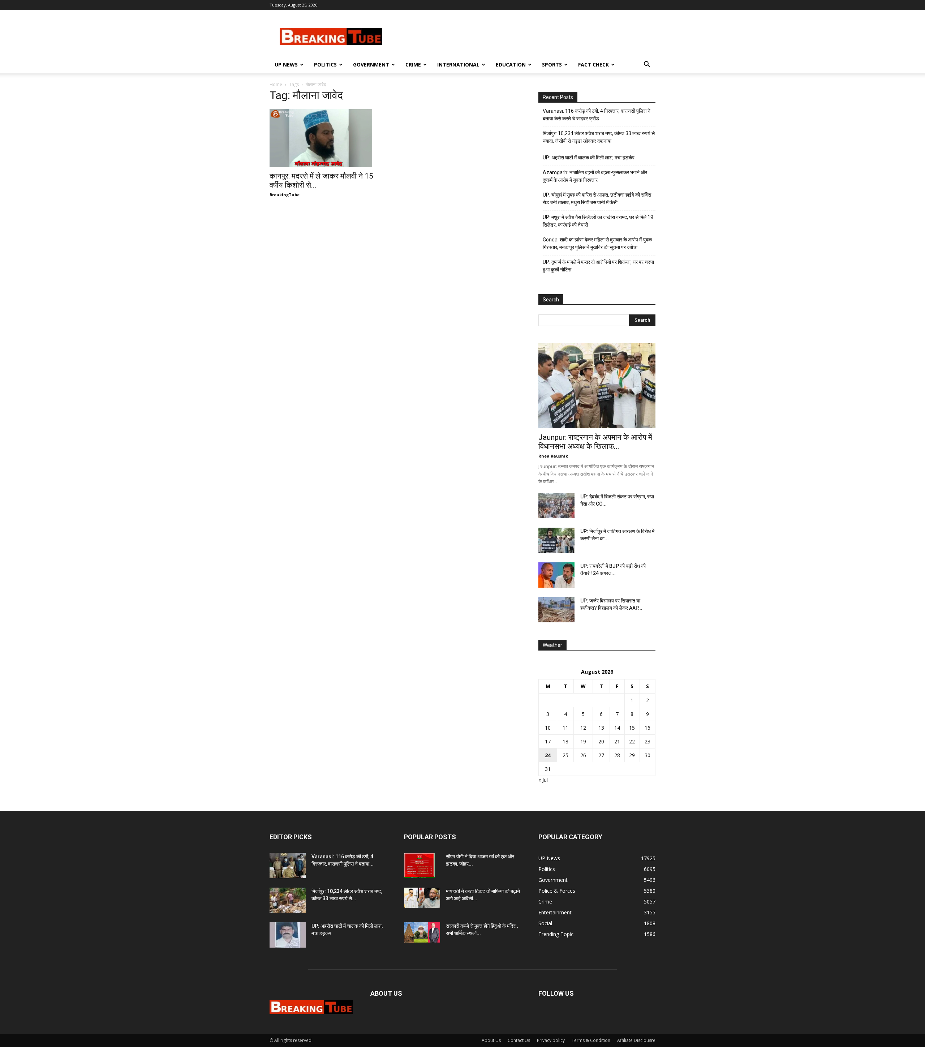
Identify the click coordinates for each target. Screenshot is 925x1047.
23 (647, 741)
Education (511, 64)
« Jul (543, 779)
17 (548, 741)
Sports (552, 64)
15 (632, 727)
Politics (325, 64)
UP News (286, 64)
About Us (491, 1040)
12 (583, 727)
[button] (646, 65)
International (458, 64)
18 (565, 741)
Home (276, 84)
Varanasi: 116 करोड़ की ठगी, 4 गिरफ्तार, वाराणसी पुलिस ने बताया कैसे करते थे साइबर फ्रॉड (596, 114)
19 (583, 741)
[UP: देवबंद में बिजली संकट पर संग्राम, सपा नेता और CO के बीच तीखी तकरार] (556, 505)
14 (617, 727)
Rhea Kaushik (553, 456)
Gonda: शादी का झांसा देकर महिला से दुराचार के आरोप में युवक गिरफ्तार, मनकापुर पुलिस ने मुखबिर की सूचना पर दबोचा (597, 243)
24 (548, 755)
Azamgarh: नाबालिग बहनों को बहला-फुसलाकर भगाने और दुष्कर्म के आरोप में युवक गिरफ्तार (595, 176)
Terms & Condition (591, 1040)
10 (548, 727)
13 (601, 727)
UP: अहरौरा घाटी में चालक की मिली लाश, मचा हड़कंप (588, 157)
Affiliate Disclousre (636, 1040)
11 (565, 727)
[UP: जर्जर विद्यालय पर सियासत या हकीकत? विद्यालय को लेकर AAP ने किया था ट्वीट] (556, 609)
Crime (413, 64)
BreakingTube (285, 194)
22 (632, 741)
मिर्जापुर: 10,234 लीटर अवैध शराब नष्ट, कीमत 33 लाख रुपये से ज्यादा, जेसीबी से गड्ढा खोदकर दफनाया (599, 137)
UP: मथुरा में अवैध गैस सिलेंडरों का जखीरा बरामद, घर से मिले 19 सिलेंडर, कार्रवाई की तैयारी (598, 221)
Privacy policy (551, 1040)
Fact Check (593, 64)
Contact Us (519, 1040)
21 (617, 741)
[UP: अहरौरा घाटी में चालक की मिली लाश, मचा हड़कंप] (288, 935)
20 (601, 741)
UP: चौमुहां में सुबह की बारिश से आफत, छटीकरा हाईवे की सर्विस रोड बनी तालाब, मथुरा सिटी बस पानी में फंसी (597, 198)
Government (371, 64)
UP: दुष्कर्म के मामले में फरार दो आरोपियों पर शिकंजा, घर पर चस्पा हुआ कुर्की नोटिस (598, 266)
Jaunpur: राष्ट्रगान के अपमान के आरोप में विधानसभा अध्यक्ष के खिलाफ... (595, 442)
